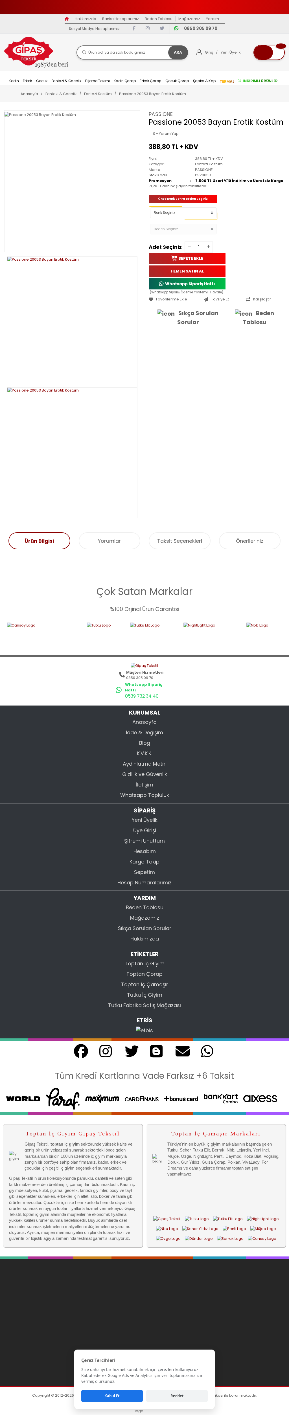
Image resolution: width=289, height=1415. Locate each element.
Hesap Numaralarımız (144, 882)
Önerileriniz (249, 540)
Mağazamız (189, 18)
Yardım (212, 18)
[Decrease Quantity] (189, 247)
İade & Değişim (144, 732)
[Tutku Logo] (72, 635)
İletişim (144, 784)
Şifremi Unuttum (144, 840)
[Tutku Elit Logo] (120, 635)
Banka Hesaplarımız (120, 18)
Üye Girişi (144, 830)
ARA (178, 52)
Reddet (177, 1395)
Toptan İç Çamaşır (144, 984)
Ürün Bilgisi (39, 540)
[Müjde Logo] (263, 1228)
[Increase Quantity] (208, 247)
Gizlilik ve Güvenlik (144, 774)
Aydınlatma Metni (145, 763)
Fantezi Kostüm (209, 164)
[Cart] (269, 52)
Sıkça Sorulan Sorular (198, 317)
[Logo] (36, 52)
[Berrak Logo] (230, 1238)
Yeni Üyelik (144, 819)
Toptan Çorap (144, 973)
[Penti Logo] (234, 1228)
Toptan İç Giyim (145, 963)
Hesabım (144, 851)
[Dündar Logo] (199, 1238)
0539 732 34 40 (142, 696)
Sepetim (144, 872)
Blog (144, 742)
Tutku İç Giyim (144, 994)
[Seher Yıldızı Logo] (200, 1228)
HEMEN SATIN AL (187, 271)
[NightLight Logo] (178, 635)
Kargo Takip (144, 861)
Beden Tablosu (158, 18)
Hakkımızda (85, 18)
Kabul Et (112, 1395)
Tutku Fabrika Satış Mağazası (144, 1005)
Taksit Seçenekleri (179, 540)
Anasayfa (144, 722)
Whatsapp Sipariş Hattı (190, 283)
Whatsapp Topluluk (144, 795)
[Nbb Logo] (244, 635)
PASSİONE (161, 114)
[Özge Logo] (168, 1238)
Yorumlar (109, 540)
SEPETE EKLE (190, 258)
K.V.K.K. (144, 753)
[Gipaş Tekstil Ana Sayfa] (167, 1218)
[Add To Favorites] (175, 299)
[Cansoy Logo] (262, 1238)
